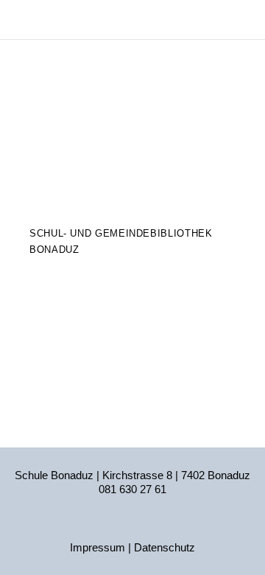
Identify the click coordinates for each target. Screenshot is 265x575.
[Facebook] (132, 526)
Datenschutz (164, 547)
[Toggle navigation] (245, 19)
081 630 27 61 (132, 489)
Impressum (97, 547)
